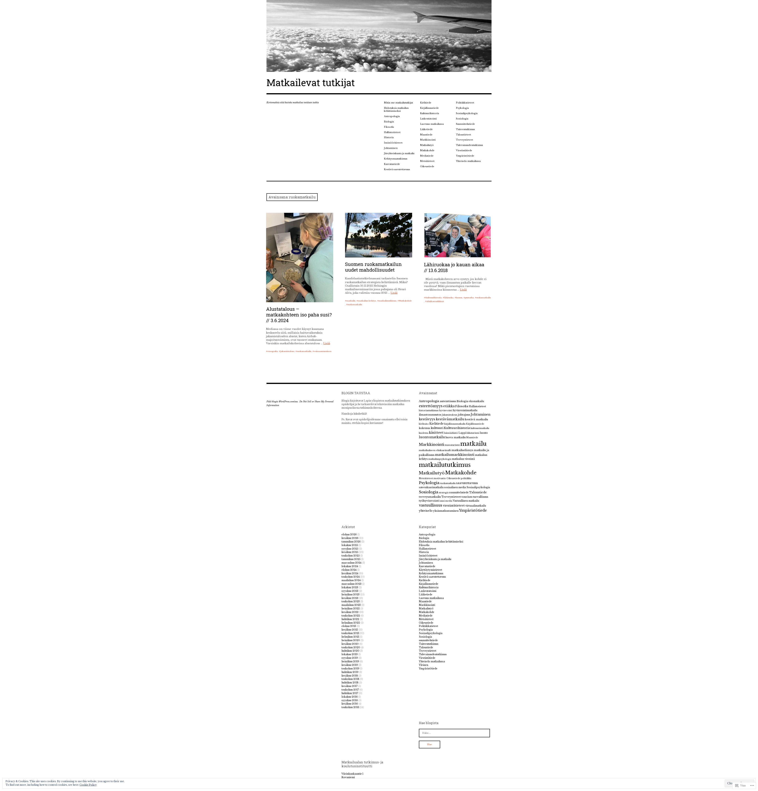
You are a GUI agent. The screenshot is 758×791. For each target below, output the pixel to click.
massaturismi (452, 445)
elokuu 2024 (348, 569)
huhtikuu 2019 (349, 672)
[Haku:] (454, 732)
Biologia (389, 121)
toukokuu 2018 (350, 678)
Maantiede (426, 134)
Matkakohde (427, 150)
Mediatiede (426, 155)
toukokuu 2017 (350, 689)
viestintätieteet (454, 505)
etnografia (272, 351)
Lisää (326, 343)
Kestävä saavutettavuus (397, 169)
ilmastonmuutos (430, 414)
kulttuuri (437, 428)
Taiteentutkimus (465, 129)
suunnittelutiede (459, 492)
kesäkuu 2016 (349, 703)
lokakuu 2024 (349, 566)
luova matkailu (456, 437)
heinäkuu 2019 (350, 661)
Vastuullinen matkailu (466, 500)
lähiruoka (448, 297)
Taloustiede (478, 492)
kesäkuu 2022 (349, 612)
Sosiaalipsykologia (467, 113)
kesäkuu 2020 (350, 643)
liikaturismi (473, 433)
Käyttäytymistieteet (430, 569)
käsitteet (436, 432)
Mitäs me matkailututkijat (398, 102)
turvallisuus (480, 496)
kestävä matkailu (476, 419)
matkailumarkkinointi (454, 455)
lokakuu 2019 (349, 654)
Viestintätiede (464, 150)
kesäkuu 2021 (349, 629)
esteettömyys (431, 406)
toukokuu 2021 (350, 633)
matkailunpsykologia (439, 459)
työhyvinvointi (429, 500)
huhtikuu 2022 (350, 619)
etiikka (449, 406)
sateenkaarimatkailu (431, 487)
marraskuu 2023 (351, 583)
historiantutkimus (429, 410)
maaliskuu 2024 (351, 580)
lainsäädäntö (451, 433)
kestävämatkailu (450, 419)
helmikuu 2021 (350, 636)
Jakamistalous (287, 351)
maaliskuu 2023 (351, 604)
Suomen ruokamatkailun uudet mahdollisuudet (373, 267)
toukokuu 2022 (350, 615)
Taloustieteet (463, 134)
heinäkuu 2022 (350, 608)
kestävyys (427, 419)
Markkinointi (428, 139)
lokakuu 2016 (349, 696)
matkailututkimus (387, 300)
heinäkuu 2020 (350, 640)
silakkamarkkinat (435, 301)
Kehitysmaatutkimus (395, 158)
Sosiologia (462, 118)
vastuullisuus (430, 505)
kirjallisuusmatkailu (454, 424)
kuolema (423, 433)
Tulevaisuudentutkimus (469, 145)
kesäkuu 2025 (349, 552)
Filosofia (389, 127)
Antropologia (392, 116)
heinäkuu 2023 (350, 594)
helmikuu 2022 (350, 622)
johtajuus (464, 414)
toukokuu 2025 (350, 555)
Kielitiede (425, 102)
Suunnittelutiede (465, 124)
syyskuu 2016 (349, 700)
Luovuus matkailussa (432, 124)
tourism (467, 496)
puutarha (469, 297)
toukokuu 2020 (350, 647)
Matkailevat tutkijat (310, 82)
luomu (459, 297)
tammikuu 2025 (350, 559)
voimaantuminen (322, 351)
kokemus (424, 428)
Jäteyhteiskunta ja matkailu (399, 153)
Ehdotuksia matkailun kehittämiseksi (396, 109)
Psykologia (462, 108)
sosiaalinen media (455, 487)
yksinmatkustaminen (446, 510)
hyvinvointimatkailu (465, 410)
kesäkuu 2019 (349, 664)
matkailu (350, 300)
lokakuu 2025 (349, 545)
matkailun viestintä (463, 458)
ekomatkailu (476, 401)
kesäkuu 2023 (349, 598)
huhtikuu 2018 (349, 682)
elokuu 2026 (349, 534)
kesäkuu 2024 (349, 573)
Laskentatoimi (428, 118)
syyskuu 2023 (349, 590)
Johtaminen (391, 148)
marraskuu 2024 (351, 562)
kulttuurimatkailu (480, 428)
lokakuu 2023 (349, 587)
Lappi (462, 432)
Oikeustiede (427, 166)
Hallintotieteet (392, 132)
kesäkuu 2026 (349, 538)
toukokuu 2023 (350, 601)
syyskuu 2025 (349, 548)
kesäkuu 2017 (349, 686)
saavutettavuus (467, 483)
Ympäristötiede (465, 155)
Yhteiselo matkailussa (468, 161)
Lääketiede (426, 129)
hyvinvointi (445, 410)
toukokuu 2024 (350, 576)
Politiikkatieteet (465, 102)
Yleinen (423, 664)
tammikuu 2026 (351, 541)
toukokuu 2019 (350, 668)
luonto (484, 432)
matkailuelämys (462, 450)
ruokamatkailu (304, 351)
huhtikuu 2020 (350, 650)
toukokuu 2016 (350, 707)
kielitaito (424, 424)
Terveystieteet (464, 139)
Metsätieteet (427, 161)
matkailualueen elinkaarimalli (435, 450)
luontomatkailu (432, 437)
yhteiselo (425, 510)
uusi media (446, 501)
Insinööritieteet (393, 142)
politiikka (466, 478)
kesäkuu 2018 (349, 675)
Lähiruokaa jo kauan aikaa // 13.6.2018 (454, 267)
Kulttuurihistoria (429, 113)
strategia (443, 492)
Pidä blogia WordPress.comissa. (282, 401)
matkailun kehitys (367, 300)
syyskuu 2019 (349, 657)
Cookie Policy (88, 784)
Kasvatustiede (392, 164)
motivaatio (440, 478)
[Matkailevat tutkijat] (379, 36)
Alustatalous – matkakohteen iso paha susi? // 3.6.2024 (299, 315)
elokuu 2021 (348, 626)
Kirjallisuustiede (429, 108)
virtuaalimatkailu (475, 505)
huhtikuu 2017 (349, 693)
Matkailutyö (427, 145)
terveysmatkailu (430, 496)
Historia (389, 137)
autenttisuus (448, 401)
